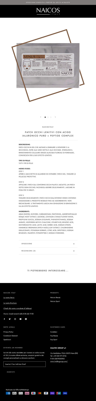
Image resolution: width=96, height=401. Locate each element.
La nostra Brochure (10, 303)
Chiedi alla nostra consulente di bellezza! (18, 308)
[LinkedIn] (26, 319)
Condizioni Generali (11, 336)
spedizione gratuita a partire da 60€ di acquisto (48, 2)
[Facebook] (4, 319)
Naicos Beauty (55, 297)
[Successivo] (55, 117)
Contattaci (53, 332)
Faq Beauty (54, 336)
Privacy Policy (8, 332)
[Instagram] (15, 319)
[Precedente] (40, 117)
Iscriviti (11, 372)
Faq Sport (53, 339)
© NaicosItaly (12, 387)
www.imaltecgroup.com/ (59, 361)
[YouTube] (20, 319)
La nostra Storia (9, 297)
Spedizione (27, 244)
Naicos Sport (55, 301)
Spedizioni (7, 339)
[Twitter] (10, 319)
